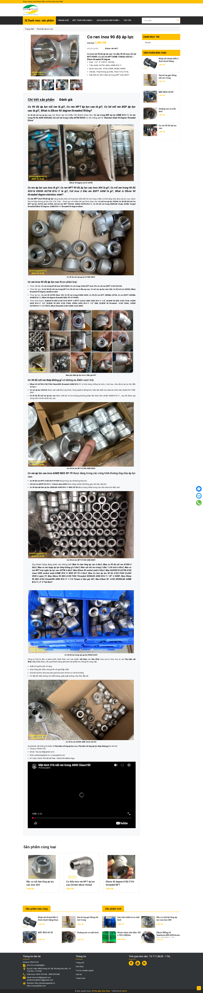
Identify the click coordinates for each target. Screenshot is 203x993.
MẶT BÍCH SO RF (166, 92)
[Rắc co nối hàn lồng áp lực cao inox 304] (148, 922)
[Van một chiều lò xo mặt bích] (109, 922)
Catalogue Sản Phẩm (108, 20)
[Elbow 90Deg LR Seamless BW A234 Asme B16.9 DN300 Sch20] (148, 937)
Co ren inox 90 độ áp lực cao (43, 281)
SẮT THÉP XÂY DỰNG (82, 20)
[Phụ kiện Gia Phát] (31, 10)
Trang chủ (63, 20)
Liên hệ (79, 974)
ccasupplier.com (58, 755)
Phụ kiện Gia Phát (102, 991)
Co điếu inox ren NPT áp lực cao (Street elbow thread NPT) (80, 884)
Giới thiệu (80, 966)
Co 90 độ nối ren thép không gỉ (44, 380)
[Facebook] (199, 489)
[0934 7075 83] (199, 502)
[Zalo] (199, 496)
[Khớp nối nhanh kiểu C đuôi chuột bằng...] (150, 63)
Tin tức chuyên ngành (84, 970)
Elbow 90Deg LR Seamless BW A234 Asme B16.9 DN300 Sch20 (168, 935)
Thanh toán (80, 978)
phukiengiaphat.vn (42, 755)
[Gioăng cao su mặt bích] (150, 113)
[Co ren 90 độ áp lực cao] (150, 130)
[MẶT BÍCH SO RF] (150, 97)
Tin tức (148, 43)
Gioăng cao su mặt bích (88, 932)
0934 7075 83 (43, 758)
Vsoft (124, 991)
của (89, 659)
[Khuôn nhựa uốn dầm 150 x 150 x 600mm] (109, 937)
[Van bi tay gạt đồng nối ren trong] (150, 80)
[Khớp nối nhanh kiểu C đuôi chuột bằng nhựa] (30, 922)
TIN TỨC (127, 20)
